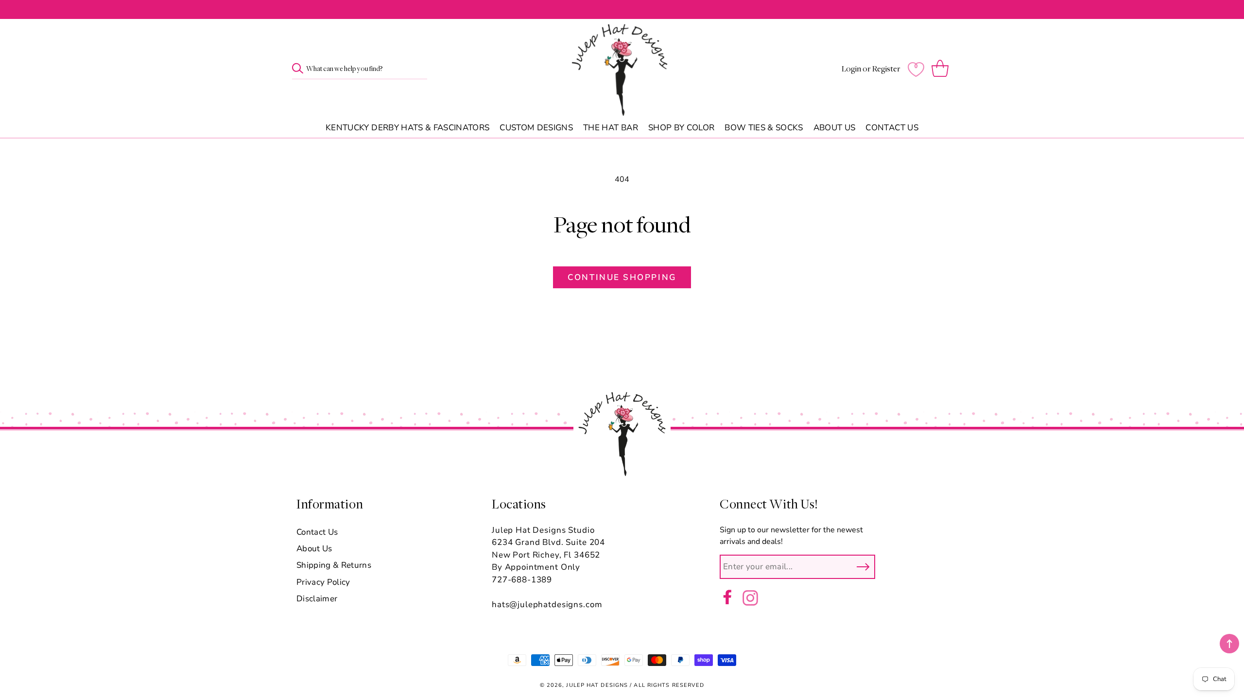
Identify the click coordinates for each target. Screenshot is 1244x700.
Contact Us (891, 127)
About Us (834, 127)
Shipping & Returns (333, 565)
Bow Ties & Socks (764, 127)
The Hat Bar (610, 127)
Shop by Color (681, 127)
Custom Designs (536, 127)
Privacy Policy (323, 582)
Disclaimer (316, 598)
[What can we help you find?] (297, 68)
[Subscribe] (863, 567)
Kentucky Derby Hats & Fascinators (407, 127)
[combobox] (359, 69)
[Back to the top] (1229, 643)
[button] (942, 69)
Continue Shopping (622, 277)
